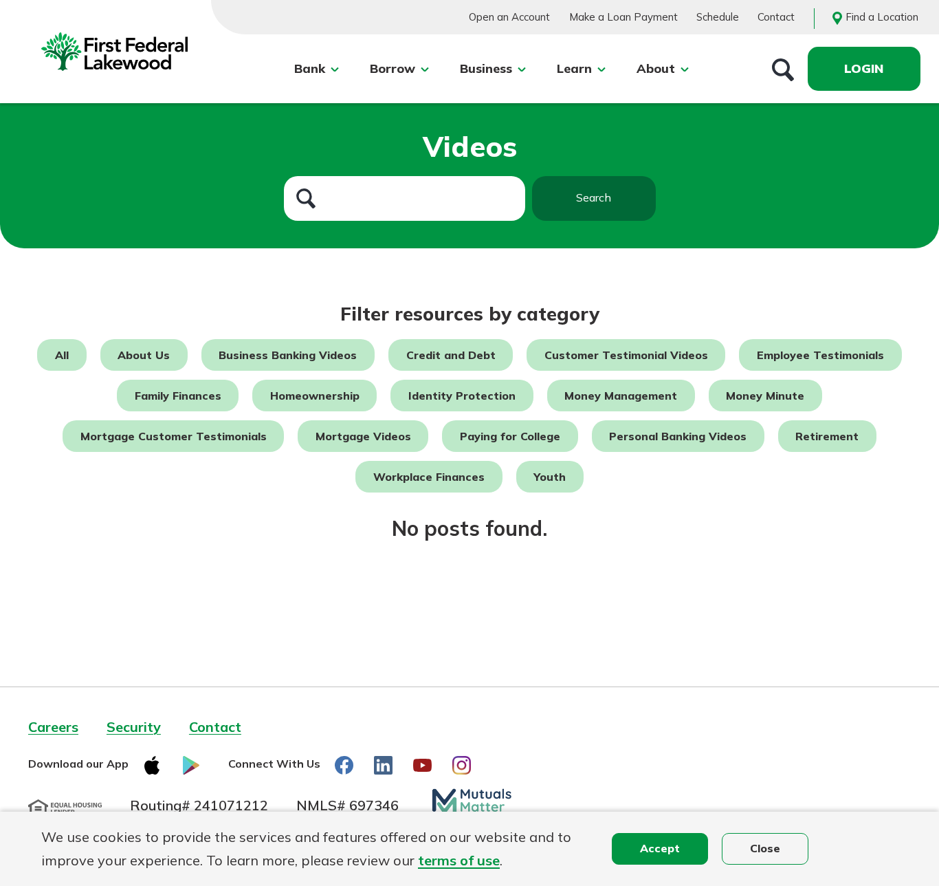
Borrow (392, 68)
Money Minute (765, 395)
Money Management (620, 395)
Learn (574, 68)
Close (765, 848)
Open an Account (509, 16)
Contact (776, 16)
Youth (549, 477)
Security (134, 726)
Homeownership (315, 395)
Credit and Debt (451, 355)
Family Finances (178, 395)
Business (486, 68)
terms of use (459, 860)
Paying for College (510, 436)
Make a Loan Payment (623, 16)
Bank (309, 68)
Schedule (717, 16)
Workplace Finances (429, 477)
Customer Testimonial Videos (626, 355)
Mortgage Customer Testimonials (173, 436)
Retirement (827, 436)
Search (593, 197)
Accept (660, 848)
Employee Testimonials (820, 355)
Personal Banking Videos (678, 436)
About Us (144, 355)
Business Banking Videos (288, 355)
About (656, 68)
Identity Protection (462, 395)
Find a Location (882, 16)
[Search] (783, 68)
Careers (53, 726)
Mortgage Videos (363, 436)
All (62, 355)
